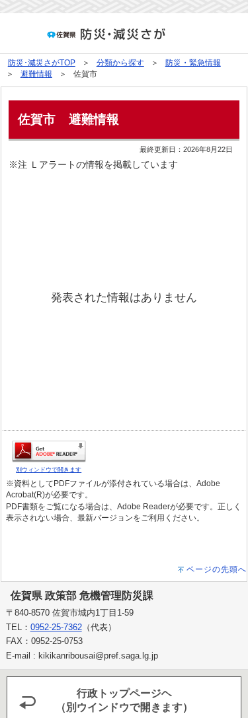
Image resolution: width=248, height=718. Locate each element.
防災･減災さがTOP (41, 62)
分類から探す (120, 62)
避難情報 (36, 74)
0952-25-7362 (56, 627)
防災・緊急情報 (193, 62)
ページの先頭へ (216, 569)
